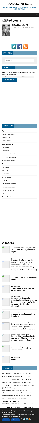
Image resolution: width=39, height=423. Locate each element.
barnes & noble (6, 380)
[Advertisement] (19, 103)
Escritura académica (8, 160)
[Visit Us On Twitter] (14, 48)
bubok (21, 380)
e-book (4, 383)
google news (30, 388)
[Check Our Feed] (25, 48)
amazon (9, 373)
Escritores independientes (10, 154)
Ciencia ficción (6, 141)
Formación (5, 174)
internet (19, 390)
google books (6, 388)
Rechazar (15, 420)
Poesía (4, 194)
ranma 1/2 (23, 404)
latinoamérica (6, 393)
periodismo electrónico (10, 404)
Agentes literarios (8, 131)
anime (24, 374)
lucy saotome (6, 398)
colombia (28, 379)
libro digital (24, 393)
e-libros (15, 383)
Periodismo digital (8, 190)
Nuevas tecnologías (8, 187)
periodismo (24, 398)
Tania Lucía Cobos (29, 27)
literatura (28, 396)
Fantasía (5, 170)
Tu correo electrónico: (9, 74)
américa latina (18, 374)
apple (29, 374)
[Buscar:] (19, 60)
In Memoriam (6, 177)
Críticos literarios (7, 144)
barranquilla (14, 380)
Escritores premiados (9, 157)
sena (3, 408)
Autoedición (6, 137)
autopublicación (18, 376)
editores (20, 383)
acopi (3, 374)
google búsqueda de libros (19, 388)
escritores (6, 385)
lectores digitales (16, 393)
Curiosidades (6, 147)
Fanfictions (5, 167)
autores (28, 376)
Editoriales (5, 151)
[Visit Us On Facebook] (19, 48)
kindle (25, 390)
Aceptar (6, 420)
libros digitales (7, 395)
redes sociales (30, 404)
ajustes (17, 416)
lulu (13, 398)
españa (24, 385)
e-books (9, 382)
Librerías (5, 180)
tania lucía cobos (16, 407)
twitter (30, 408)
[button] (36, 14)
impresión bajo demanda (8, 390)
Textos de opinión (8, 197)
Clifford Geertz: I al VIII (20, 25)
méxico (17, 398)
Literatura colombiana (9, 184)
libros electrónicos (19, 395)
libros (31, 393)
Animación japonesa (8, 134)
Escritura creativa (8, 164)
